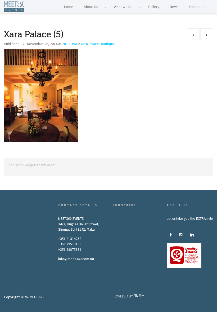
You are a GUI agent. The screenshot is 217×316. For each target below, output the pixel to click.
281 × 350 (69, 43)
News (80, 313)
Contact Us (97, 313)
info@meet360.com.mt (76, 258)
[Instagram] (181, 235)
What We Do (46, 313)
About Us (26, 313)
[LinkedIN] (192, 235)
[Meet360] (14, 5)
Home (10, 313)
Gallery (65, 313)
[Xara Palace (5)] (41, 95)
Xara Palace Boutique (97, 43)
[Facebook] (171, 235)
